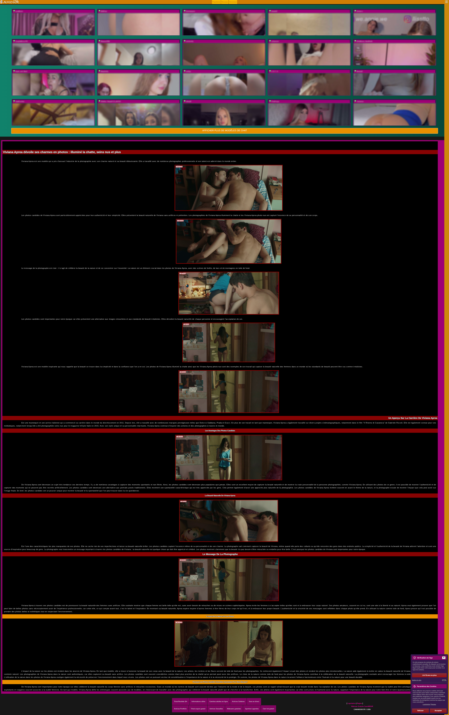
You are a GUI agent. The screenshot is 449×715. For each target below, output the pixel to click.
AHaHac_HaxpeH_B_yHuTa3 (111, 101)
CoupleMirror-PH (21, 41)
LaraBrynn (19, 11)
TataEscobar (19, 101)
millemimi (275, 41)
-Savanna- (360, 101)
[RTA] (444, 680)
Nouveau (225, 2)
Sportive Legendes (252, 709)
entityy (188, 71)
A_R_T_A (274, 71)
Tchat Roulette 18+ (180, 701)
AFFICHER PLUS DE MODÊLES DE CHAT (224, 130)
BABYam (104, 11)
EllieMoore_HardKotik (364, 41)
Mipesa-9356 (105, 41)
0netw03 (274, 11)
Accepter (438, 710)
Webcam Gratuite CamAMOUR (362, 706)
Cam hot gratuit (268, 709)
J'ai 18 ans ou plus (429, 675)
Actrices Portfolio (180, 709)
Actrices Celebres (238, 701)
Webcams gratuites (234, 709)
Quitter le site (416, 680)
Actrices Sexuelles (216, 709)
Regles (359, 703)
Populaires (216, 2)
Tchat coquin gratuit (198, 709)
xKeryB (188, 101)
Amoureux (233, 2)
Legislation (352, 703)
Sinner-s (360, 11)
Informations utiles (198, 701)
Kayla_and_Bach (21, 71)
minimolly (189, 41)
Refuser (420, 710)
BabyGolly (104, 71)
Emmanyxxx (190, 11)
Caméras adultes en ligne (218, 701)
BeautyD (360, 71)
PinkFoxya (275, 101)
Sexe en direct (254, 701)
